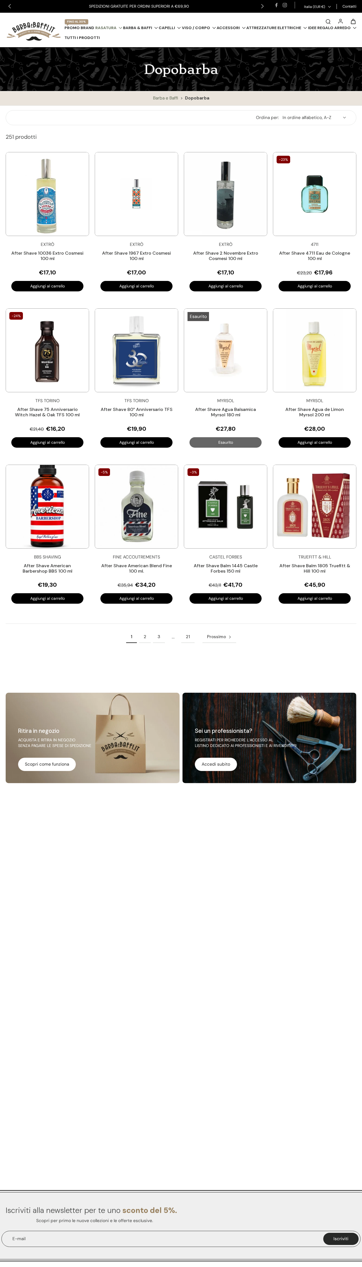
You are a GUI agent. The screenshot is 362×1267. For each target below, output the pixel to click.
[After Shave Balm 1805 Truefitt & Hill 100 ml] (314, 507)
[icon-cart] (353, 21)
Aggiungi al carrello (47, 286)
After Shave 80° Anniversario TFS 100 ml (137, 412)
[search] (328, 21)
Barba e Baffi (166, 98)
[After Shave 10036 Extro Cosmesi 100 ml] (47, 194)
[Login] (340, 21)
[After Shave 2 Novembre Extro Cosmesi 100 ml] (225, 194)
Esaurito (225, 442)
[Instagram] (285, 5)
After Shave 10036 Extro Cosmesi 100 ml (47, 255)
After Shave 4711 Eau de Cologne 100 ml (314, 255)
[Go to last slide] (10, 6)
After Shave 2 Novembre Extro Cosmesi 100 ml (225, 255)
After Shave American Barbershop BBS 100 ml (47, 568)
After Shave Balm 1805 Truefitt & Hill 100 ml (314, 568)
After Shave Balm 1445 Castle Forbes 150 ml (226, 568)
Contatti (349, 6)
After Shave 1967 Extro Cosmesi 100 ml (136, 255)
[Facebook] (276, 5)
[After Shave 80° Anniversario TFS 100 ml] (136, 350)
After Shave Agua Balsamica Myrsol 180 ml (225, 412)
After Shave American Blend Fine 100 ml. (136, 568)
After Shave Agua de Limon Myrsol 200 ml (314, 412)
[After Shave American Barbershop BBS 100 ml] (47, 507)
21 (188, 637)
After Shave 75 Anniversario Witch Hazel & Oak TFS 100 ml (47, 412)
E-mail (18, 1239)
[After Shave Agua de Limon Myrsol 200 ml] (314, 350)
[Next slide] (262, 6)
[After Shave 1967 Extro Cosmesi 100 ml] (136, 194)
